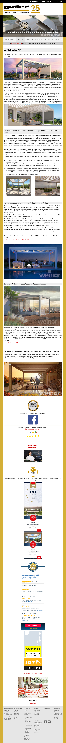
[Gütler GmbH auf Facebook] (45, 722)
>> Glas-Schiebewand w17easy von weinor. (15, 342)
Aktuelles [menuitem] (38, 39)
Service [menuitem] (29, 39)
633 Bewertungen (28, 575)
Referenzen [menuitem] (47, 39)
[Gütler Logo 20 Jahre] (33, 9)
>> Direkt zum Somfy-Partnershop (33, 673)
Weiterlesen (39, 593)
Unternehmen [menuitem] (9, 39)
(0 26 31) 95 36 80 (33, 447)
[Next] (61, 26)
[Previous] (4, 26)
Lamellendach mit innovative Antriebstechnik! (34, 16)
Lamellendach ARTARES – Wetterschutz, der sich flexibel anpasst (31, 16)
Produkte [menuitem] (20, 39)
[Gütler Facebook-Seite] (33, 420)
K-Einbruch (33, 703)
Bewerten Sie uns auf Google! (33, 429)
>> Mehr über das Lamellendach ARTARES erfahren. (17, 240)
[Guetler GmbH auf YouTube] (49, 722)
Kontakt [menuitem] (57, 39)
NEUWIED (6, 710)
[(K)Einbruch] (33, 687)
